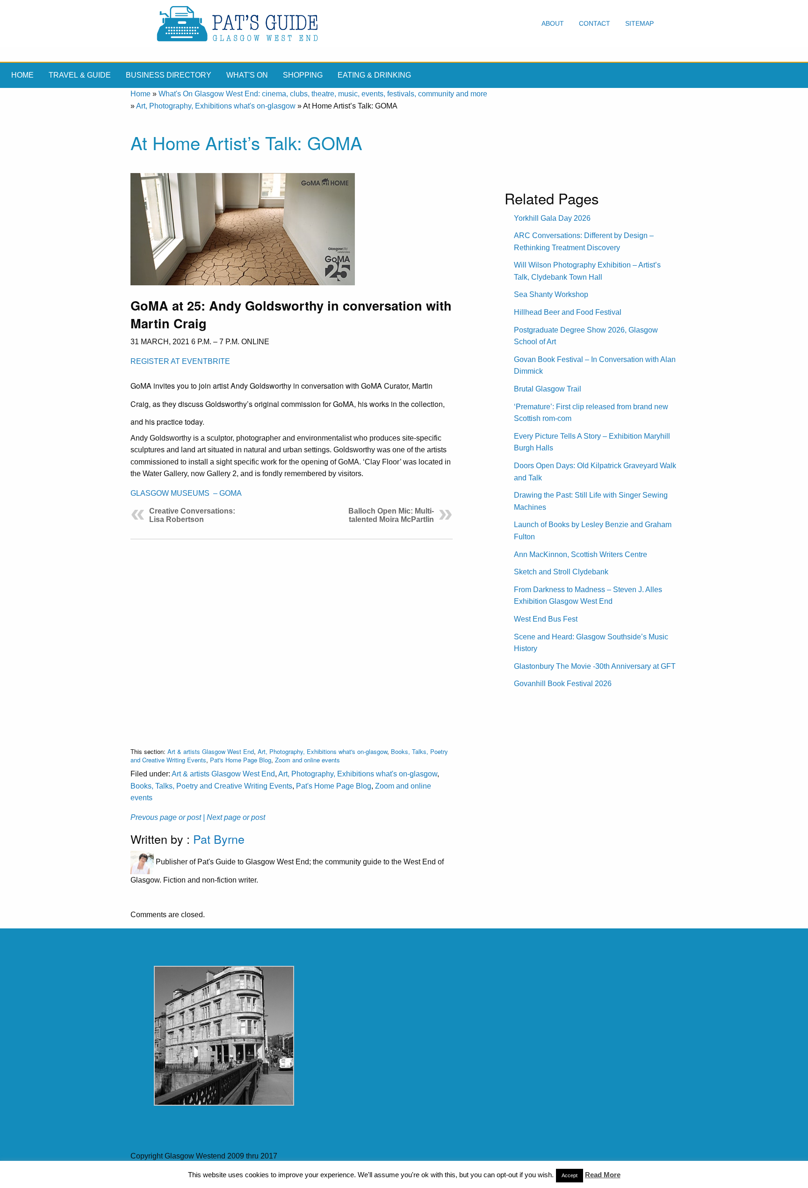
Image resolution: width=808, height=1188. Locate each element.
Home (22, 75)
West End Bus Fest (545, 619)
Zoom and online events (307, 759)
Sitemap (639, 23)
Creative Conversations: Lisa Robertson (192, 515)
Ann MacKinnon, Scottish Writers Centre (580, 554)
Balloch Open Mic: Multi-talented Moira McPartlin (391, 515)
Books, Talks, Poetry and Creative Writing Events (211, 786)
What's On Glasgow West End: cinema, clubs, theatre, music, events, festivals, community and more (323, 94)
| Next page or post (234, 817)
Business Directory (168, 75)
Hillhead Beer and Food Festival (567, 312)
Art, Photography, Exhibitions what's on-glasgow (216, 106)
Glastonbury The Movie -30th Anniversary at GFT (595, 666)
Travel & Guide (80, 75)
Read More (602, 1175)
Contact (594, 23)
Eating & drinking (374, 75)
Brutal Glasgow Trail (547, 389)
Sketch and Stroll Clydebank (561, 572)
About (552, 23)
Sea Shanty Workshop (551, 294)
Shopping (303, 75)
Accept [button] (569, 1175)
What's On (247, 75)
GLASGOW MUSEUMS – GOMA (186, 493)
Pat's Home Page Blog (240, 759)
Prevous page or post (165, 817)
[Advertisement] (291, 635)
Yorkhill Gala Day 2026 (552, 218)
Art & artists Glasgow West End (210, 751)
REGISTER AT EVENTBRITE (180, 361)
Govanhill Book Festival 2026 (563, 684)
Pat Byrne (219, 838)
